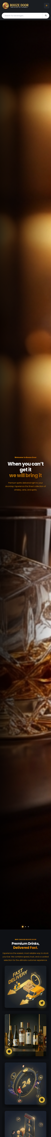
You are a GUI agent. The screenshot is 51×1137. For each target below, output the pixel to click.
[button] (5, 475)
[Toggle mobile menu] (46, 5)
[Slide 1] (22, 926)
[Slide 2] (25, 927)
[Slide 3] (28, 926)
